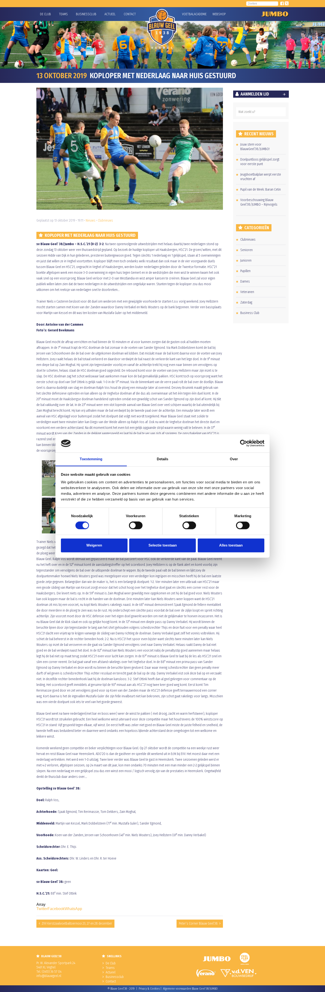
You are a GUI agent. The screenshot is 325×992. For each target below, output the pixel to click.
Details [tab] (162, 459)
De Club (45, 14)
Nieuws (90, 220)
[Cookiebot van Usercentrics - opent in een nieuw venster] (243, 443)
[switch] (136, 525)
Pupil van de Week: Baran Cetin (260, 189)
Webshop (218, 14)
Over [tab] (234, 459)
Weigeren (94, 545)
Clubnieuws (105, 220)
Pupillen (245, 271)
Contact (130, 14)
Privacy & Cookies (149, 988)
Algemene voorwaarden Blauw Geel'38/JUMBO (190, 988)
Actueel (110, 14)
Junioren (245, 260)
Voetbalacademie (188, 14)
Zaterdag (246, 302)
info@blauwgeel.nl (48, 976)
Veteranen (247, 292)
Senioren (246, 250)
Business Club (249, 313)
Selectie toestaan (162, 545)
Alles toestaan (231, 545)
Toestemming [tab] (91, 459)
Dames (245, 281)
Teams (63, 14)
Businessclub (86, 14)
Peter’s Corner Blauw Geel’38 (198, 923)
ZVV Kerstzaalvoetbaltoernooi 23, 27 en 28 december (77, 923)
